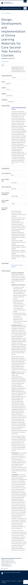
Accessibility (3, 582)
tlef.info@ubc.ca (8, 565)
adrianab (5, 58)
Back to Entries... (5, 61)
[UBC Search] (25, 1)
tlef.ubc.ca (7, 564)
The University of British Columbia (10, 2)
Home (3, 13)
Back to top (4, 568)
